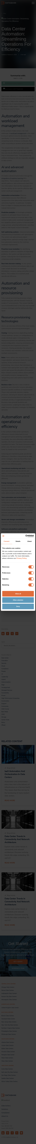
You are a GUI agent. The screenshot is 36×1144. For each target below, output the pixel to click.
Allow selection (18, 600)
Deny (18, 606)
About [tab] (29, 541)
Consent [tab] (6, 541)
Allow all (18, 594)
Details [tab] (18, 541)
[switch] (31, 572)
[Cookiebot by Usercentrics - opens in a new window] (25, 536)
